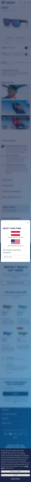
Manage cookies (15, 478)
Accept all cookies (15, 471)
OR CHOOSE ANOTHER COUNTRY (12, 251)
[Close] (27, 222)
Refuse (15, 475)
